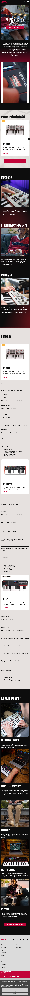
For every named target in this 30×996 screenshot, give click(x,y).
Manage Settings (15, 988)
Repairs (3, 967)
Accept (15, 991)
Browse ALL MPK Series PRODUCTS (15, 161)
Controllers (3, 952)
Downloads (3, 961)
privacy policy (6, 982)
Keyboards (3, 950)
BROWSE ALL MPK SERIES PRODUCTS (15, 924)
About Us (18, 947)
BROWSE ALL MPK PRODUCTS (15, 27)
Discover (5, 153)
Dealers (18, 950)
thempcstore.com (16, 976)
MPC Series (3, 947)
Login (20, 962)
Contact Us (3, 964)
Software (3, 955)
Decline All (15, 993)
